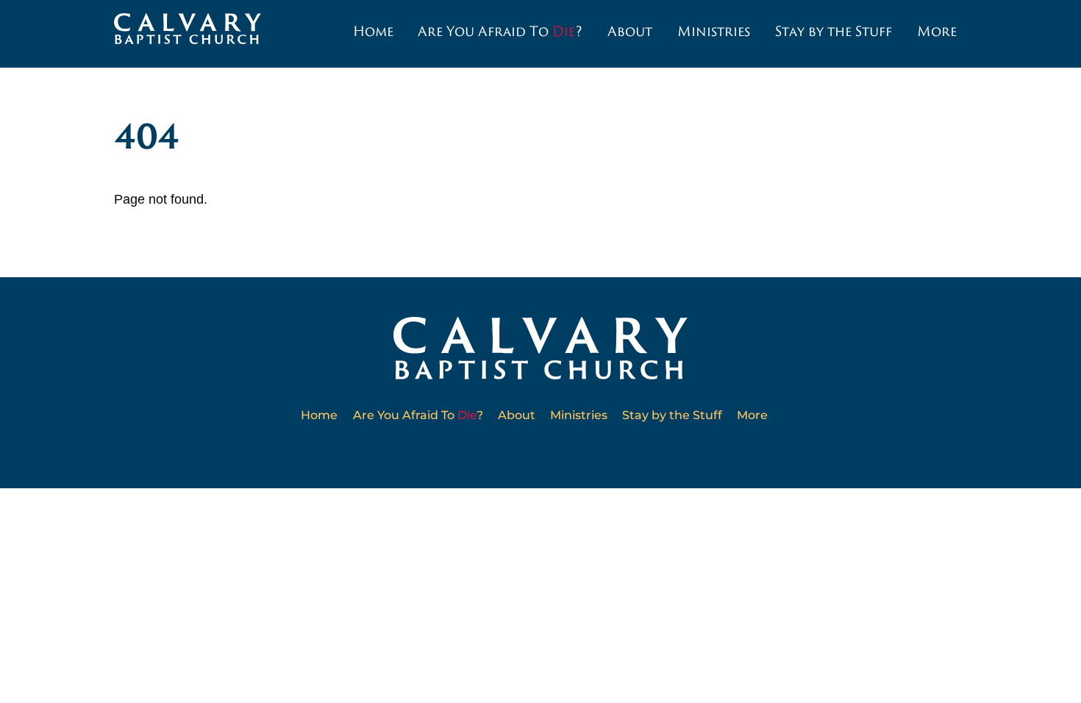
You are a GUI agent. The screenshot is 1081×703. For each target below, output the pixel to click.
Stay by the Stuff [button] (833, 31)
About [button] (629, 31)
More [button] (937, 31)
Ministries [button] (713, 31)
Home (373, 31)
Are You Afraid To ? (500, 31)
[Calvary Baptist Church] (187, 37)
